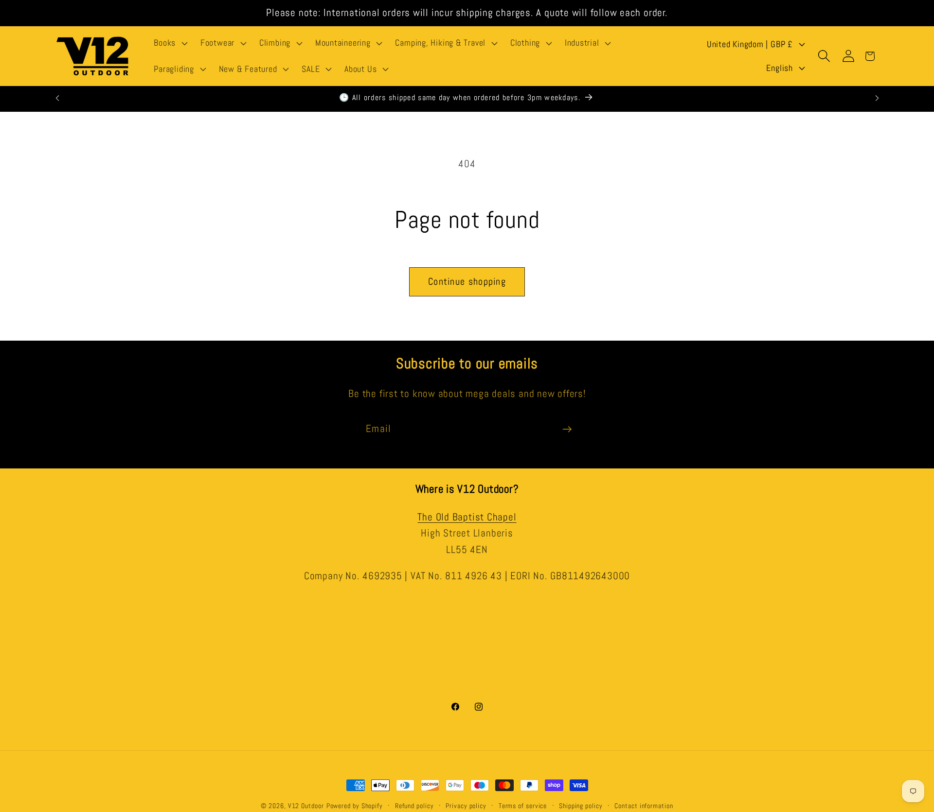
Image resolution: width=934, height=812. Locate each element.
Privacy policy (466, 805)
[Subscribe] (567, 429)
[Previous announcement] (57, 98)
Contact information (643, 805)
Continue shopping (467, 282)
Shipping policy (581, 805)
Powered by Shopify (354, 805)
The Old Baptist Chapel (466, 516)
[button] (169, 43)
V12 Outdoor (306, 805)
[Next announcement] (877, 98)
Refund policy (414, 805)
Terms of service (523, 805)
